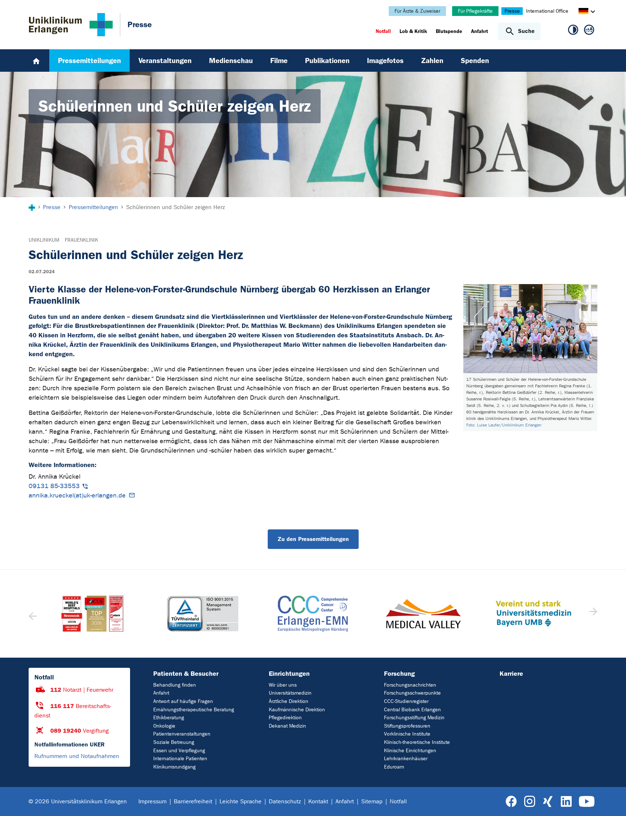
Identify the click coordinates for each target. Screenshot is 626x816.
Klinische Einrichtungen (410, 751)
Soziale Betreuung (173, 742)
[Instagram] (529, 801)
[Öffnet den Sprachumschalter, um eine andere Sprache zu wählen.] (583, 12)
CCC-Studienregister (406, 701)
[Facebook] (511, 801)
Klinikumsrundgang (174, 767)
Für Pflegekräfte (475, 11)
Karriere (511, 674)
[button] (592, 614)
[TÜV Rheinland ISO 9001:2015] (92, 614)
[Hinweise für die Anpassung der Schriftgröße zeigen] (589, 31)
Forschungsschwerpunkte (412, 693)
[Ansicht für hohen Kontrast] (573, 31)
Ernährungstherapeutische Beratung (193, 710)
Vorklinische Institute (407, 734)
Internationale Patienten (180, 758)
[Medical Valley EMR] (313, 613)
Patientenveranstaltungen (181, 734)
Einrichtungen (289, 674)
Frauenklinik (81, 240)
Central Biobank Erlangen (412, 710)
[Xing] (547, 801)
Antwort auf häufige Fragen (183, 701)
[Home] (36, 60)
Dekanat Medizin (287, 726)
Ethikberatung (168, 718)
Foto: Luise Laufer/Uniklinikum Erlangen (503, 425)
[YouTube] (586, 801)
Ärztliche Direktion (288, 701)
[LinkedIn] (566, 801)
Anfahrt (161, 693)
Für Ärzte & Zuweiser (417, 11)
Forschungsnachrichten (410, 685)
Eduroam (394, 767)
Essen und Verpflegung (179, 751)
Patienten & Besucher (185, 674)
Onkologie (164, 726)
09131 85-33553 (54, 486)
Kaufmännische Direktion (297, 710)
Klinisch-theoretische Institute (417, 742)
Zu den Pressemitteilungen (313, 539)
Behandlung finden (174, 685)
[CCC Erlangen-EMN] (202, 614)
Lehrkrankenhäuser (405, 758)
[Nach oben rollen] (611, 801)
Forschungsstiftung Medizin (414, 718)
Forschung (399, 674)
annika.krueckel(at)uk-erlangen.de (77, 495)
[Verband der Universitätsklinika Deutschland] (533, 613)
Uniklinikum (44, 240)
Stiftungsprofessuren (407, 726)
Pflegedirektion (285, 718)
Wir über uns (283, 685)
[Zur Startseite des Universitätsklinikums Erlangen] (71, 24)
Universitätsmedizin (290, 693)
